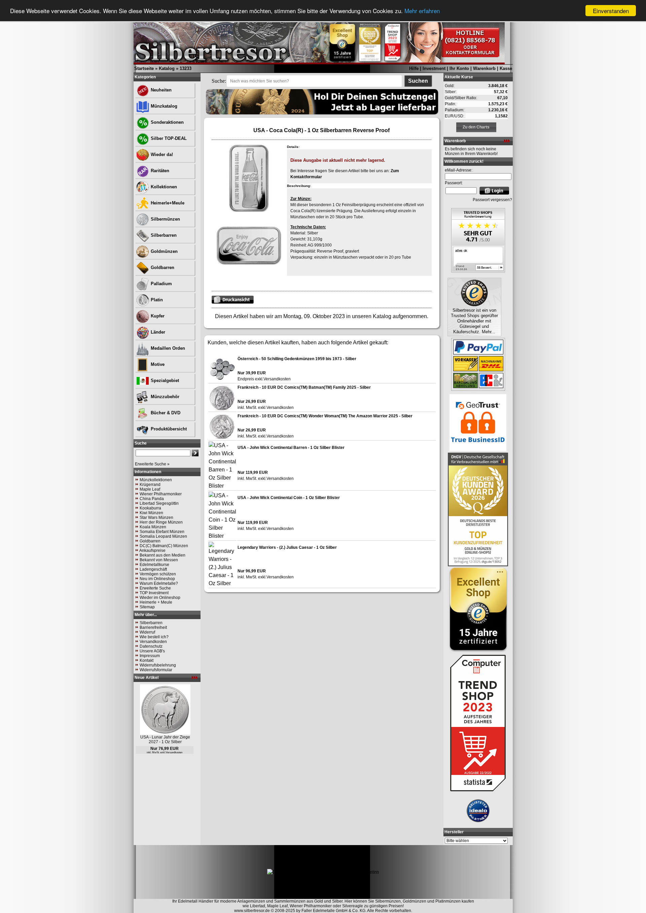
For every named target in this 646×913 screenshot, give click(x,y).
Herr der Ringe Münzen (161, 522)
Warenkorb (484, 68)
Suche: (219, 81)
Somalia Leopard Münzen (163, 536)
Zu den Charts (476, 127)
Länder (157, 332)
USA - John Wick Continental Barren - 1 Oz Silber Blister (291, 447)
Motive (157, 364)
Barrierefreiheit (153, 627)
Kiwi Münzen (151, 512)
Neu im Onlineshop (157, 578)
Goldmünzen (163, 251)
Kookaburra (150, 508)
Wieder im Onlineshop (160, 597)
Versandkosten (153, 641)
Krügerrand (150, 484)
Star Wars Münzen (156, 517)
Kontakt (146, 660)
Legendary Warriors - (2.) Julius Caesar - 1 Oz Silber (287, 547)
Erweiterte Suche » (152, 464)
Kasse (506, 68)
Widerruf (147, 632)
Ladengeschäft (153, 569)
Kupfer (157, 315)
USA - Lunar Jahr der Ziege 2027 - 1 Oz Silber (165, 739)
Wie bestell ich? (154, 637)
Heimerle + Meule (156, 602)
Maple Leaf (150, 489)
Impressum (150, 655)
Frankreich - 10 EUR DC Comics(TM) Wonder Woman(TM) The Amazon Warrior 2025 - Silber (325, 416)
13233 (185, 68)
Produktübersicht (168, 428)
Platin (156, 299)
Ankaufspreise (152, 550)
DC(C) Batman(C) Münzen (164, 545)
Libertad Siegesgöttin (159, 503)
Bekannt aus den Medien (162, 555)
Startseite (144, 68)
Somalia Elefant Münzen (162, 531)
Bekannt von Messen (159, 560)
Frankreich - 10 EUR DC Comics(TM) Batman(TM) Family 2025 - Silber (304, 387)
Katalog (167, 68)
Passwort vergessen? (492, 199)
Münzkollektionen (156, 480)
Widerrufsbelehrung (158, 665)
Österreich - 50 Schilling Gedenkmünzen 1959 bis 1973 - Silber (297, 358)
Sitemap (147, 607)
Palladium (160, 283)
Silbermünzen (164, 219)
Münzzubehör (164, 396)
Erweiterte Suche (155, 588)
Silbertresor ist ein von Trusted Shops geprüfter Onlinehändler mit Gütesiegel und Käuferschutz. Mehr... (474, 321)
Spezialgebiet (164, 380)
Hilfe (414, 68)
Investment (434, 68)
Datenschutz (151, 646)
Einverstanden (611, 10)
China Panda (152, 498)
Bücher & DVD (164, 412)
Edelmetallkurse (154, 564)
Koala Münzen (153, 527)
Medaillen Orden (167, 348)
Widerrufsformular (156, 670)
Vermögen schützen (158, 574)
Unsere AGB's (152, 651)
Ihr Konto (459, 68)
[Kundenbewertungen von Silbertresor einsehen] (478, 270)
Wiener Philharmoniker (161, 494)
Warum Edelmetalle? (159, 583)
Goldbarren (161, 267)
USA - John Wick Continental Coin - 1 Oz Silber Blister (289, 497)
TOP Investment (154, 593)
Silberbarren (163, 235)
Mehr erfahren (422, 11)
